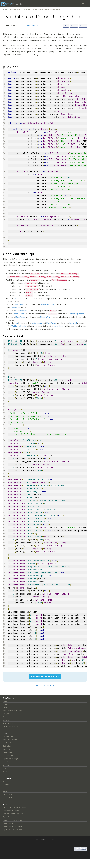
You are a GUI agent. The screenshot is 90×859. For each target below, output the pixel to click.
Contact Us (6, 785)
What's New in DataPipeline (12, 711)
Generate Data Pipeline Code (13, 814)
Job (16, 323)
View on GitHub (32, 25)
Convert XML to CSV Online (12, 823)
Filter (66, 26)
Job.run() (73, 323)
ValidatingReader (22, 310)
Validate (74, 26)
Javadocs (6, 765)
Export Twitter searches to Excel (14, 817)
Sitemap (6, 771)
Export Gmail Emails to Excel (12, 830)
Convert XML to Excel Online (12, 826)
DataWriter (20, 317)
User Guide (7, 749)
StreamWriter (46, 317)
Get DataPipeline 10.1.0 (45, 676)
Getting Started (8, 746)
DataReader (20, 304)
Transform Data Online (11, 811)
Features (6, 704)
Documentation (15, 9)
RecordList (20, 298)
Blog (4, 782)
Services (6, 720)
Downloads (7, 717)
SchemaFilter (18, 313)
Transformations (8, 756)
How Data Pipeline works (11, 743)
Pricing (5, 707)
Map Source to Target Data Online (14, 807)
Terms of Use (7, 797)
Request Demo (8, 723)
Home (5, 9)
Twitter (5, 788)
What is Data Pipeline (10, 740)
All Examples (49, 685)
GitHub (5, 791)
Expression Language (10, 759)
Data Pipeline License (10, 726)
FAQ (4, 768)
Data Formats (7, 752)
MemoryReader (47, 304)
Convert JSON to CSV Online (12, 820)
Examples (27, 9)
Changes (6, 714)
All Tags (39, 685)
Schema (83, 26)
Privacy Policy (7, 794)
